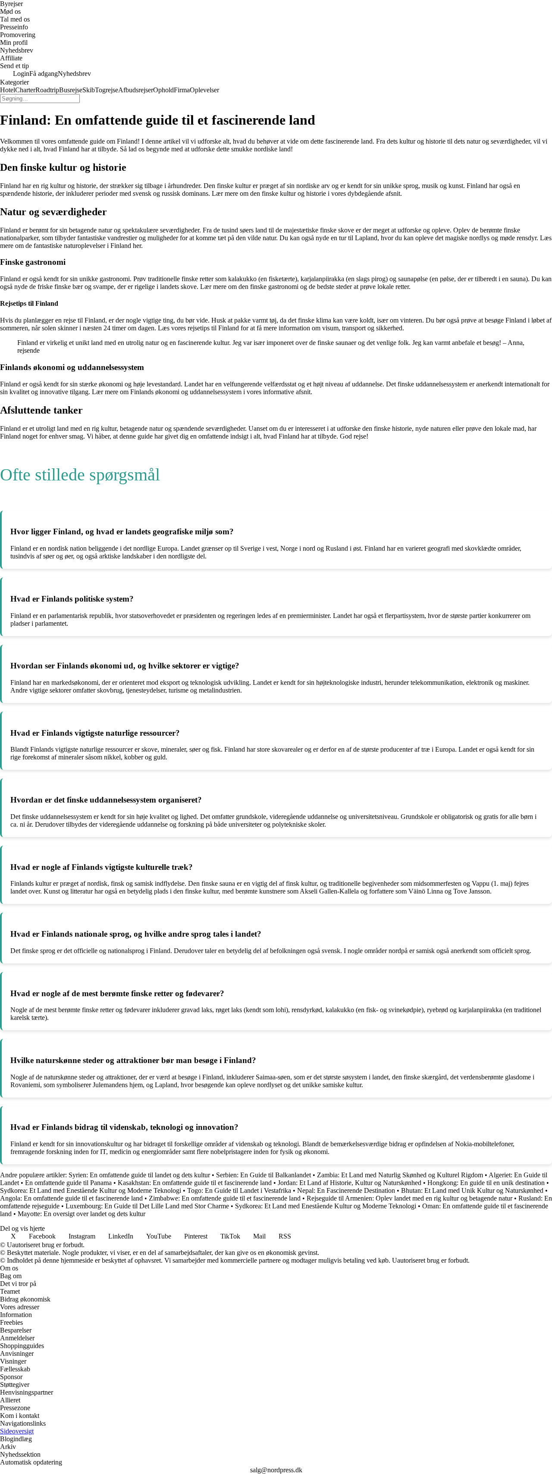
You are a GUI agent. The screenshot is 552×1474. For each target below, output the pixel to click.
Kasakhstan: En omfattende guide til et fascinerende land (195, 1182)
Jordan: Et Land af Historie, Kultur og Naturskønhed (349, 1182)
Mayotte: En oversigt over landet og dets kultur (81, 1213)
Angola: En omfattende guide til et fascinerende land (71, 1198)
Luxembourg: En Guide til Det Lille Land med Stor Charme (147, 1206)
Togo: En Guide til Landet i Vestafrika (239, 1190)
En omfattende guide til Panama (68, 1182)
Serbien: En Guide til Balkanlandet (263, 1175)
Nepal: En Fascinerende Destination (346, 1190)
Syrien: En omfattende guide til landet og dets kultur (139, 1175)
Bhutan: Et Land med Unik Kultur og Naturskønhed (472, 1190)
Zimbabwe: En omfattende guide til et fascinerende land (225, 1198)
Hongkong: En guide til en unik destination (486, 1182)
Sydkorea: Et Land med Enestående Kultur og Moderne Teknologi (90, 1190)
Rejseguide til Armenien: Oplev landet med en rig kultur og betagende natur (409, 1198)
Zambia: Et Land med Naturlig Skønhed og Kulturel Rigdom (400, 1175)
